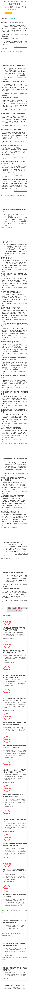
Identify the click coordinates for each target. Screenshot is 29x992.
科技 (16, 7)
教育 (22, 7)
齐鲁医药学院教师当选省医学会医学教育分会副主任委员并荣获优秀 (14, 724)
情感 (16, 1)
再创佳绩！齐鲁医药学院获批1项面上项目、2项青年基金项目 (14, 652)
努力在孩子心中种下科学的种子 (11, 129)
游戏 (19, 7)
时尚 (13, 1)
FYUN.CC (13, 985)
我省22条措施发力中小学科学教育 (11, 308)
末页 (20, 610)
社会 (11, 1)
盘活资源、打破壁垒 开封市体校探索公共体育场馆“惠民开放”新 (15, 676)
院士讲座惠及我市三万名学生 (10, 512)
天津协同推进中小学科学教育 (10, 39)
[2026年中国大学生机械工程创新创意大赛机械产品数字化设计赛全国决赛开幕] (7, 837)
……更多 (12, 32)
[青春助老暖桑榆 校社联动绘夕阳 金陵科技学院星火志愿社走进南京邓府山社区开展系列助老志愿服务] (7, 739)
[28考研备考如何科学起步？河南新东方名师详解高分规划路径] (14, 934)
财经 (11, 7)
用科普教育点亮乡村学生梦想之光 (11, 145)
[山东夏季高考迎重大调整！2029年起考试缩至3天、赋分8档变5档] (7, 622)
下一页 (15, 610)
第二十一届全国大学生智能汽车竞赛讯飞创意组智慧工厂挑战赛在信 (14, 699)
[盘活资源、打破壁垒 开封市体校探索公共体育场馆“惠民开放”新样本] (7, 669)
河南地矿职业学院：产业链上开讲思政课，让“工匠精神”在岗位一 (14, 796)
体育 (5, 7)
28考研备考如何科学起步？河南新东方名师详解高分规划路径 (15, 944)
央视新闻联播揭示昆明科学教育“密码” (13, 496)
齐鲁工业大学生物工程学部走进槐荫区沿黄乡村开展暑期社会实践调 (14, 771)
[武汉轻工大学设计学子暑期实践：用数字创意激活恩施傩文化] (14, 911)
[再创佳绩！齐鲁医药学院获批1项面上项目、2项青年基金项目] (7, 644)
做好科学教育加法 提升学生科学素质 (12, 82)
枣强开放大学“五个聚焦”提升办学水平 (13, 113)
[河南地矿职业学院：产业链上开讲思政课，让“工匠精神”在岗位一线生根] (7, 788)
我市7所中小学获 (8, 242)
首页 (9, 608)
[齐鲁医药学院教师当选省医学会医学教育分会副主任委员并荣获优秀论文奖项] (7, 716)
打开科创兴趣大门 (6, 258)
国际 (8, 1)
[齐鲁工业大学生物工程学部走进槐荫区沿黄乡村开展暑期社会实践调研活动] (7, 764)
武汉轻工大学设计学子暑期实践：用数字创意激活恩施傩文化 (14, 922)
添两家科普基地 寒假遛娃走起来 (11, 292)
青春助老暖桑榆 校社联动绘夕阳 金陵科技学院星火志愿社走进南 (14, 747)
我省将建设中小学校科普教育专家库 (12, 23)
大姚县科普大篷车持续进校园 (10, 342)
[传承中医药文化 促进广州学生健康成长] (12, 51)
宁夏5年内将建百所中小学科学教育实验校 (14, 179)
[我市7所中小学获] (6, 227)
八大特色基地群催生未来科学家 (11, 589)
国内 (5, 1)
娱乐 (8, 7)
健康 (24, 1)
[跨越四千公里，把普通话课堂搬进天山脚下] (7, 864)
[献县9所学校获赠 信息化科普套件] (11, 558)
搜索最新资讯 (8, 13)
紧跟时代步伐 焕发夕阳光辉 (9, 98)
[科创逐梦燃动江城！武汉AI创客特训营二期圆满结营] (7, 888)
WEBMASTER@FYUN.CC (18, 989)
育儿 (24, 7)
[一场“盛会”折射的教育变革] (9, 528)
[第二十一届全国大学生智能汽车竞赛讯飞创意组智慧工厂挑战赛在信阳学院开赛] (7, 692)
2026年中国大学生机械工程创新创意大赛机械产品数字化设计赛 (15, 845)
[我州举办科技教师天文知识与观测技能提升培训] (14, 444)
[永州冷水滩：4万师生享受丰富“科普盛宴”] (13, 195)
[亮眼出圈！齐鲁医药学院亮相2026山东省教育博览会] (14, 959)
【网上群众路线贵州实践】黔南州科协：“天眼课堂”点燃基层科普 (13, 359)
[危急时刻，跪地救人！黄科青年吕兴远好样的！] (7, 813)
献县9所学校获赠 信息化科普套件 (13, 573)
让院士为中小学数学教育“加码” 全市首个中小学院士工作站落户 (14, 162)
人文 (19, 1)
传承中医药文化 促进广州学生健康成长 (15, 66)
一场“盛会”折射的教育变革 (11, 542)
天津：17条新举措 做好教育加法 (11, 428)
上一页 (14, 608)
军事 (13, 7)
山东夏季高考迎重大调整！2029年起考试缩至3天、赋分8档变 (15, 629)
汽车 (22, 1)
